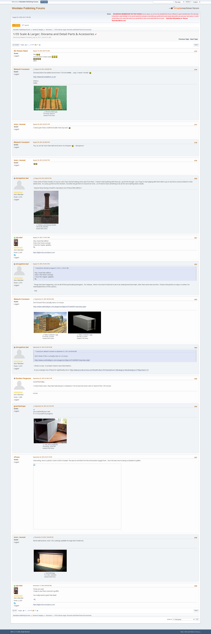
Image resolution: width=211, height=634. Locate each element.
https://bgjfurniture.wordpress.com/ (44, 252)
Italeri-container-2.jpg (85, 335)
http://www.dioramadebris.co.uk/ (44, 77)
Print (196, 45)
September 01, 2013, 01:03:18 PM (42, 347)
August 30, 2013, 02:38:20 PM (41, 142)
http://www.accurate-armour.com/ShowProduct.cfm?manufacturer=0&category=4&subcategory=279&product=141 (109, 370)
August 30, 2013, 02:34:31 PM (41, 124)
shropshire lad (22, 178)
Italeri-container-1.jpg (51, 335)
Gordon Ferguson (23, 378)
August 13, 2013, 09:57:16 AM (41, 51)
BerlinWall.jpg (50, 573)
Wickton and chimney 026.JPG (47, 225)
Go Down (16, 45)
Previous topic (184, 39)
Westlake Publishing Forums (28, 8)
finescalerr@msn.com (119, 20)
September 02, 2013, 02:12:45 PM (44, 406)
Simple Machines (25, 631)
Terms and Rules (189, 632)
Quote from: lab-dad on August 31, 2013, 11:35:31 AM (52, 268)
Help (182, 632)
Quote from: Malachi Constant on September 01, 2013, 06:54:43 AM (56, 351)
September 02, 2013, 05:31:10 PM (42, 457)
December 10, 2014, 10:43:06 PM (44, 537)
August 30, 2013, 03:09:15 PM (43, 178)
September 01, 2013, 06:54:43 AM (44, 299)
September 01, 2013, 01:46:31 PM (42, 378)
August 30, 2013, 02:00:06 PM (43, 69)
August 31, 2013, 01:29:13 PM (41, 264)
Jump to (169, 619)
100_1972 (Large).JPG (51, 445)
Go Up (14, 610)
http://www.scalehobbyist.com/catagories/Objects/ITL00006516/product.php (59, 307)
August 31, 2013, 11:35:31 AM (41, 237)
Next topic (194, 39)
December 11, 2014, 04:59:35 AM (42, 585)
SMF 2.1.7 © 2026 (15, 631)
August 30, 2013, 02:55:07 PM (41, 160)
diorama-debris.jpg (51, 112)
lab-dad (19, 237)
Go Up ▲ (197, 632)
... (29, 45)
